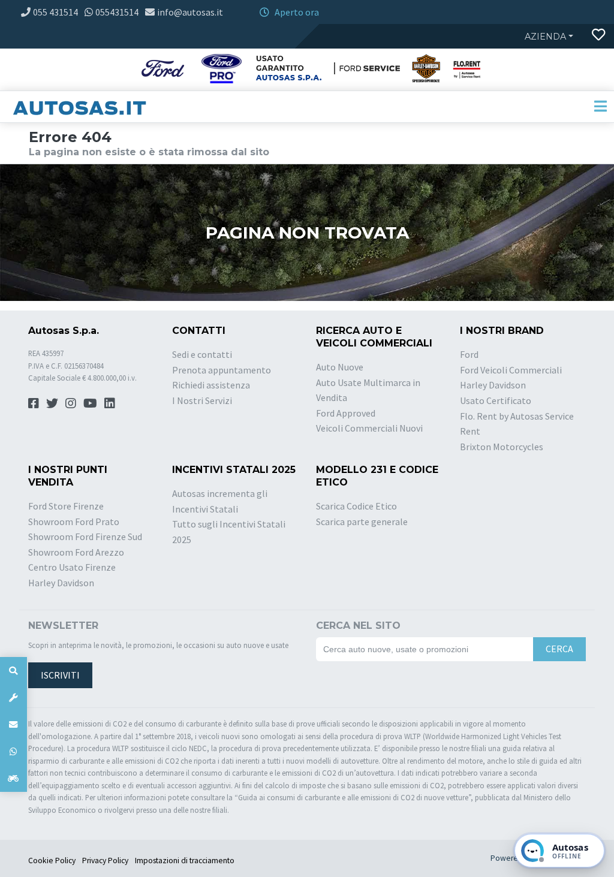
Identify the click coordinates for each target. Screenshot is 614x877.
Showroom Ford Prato (73, 522)
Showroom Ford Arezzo (76, 552)
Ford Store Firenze (66, 506)
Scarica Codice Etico (356, 506)
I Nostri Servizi (202, 400)
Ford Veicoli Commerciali (511, 370)
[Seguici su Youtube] (90, 403)
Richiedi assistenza (211, 385)
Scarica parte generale (362, 522)
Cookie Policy (52, 860)
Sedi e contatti (202, 354)
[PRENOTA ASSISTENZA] (13, 697)
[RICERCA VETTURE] (13, 670)
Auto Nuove (339, 367)
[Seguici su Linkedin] (109, 403)
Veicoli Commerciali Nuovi (369, 428)
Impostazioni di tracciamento (184, 860)
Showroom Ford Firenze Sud (85, 537)
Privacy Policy (105, 860)
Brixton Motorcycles (501, 447)
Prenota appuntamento (221, 370)
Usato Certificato (495, 400)
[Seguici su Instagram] (70, 403)
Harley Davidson (493, 385)
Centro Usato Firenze (72, 567)
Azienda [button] (545, 36)
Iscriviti (60, 675)
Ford (469, 354)
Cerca (559, 649)
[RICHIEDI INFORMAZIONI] (13, 724)
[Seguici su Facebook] (33, 403)
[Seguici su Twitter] (52, 403)
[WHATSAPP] (13, 751)
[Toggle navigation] (600, 106)
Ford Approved (345, 413)
